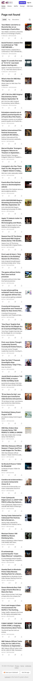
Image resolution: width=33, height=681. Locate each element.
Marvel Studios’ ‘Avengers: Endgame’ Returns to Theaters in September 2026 (11, 150)
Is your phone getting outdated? (11, 297)
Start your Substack (11, 672)
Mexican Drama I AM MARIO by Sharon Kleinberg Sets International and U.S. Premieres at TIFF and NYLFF (9, 536)
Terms (22, 666)
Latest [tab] (4, 19)
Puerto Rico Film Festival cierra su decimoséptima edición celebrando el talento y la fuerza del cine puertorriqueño (12, 190)
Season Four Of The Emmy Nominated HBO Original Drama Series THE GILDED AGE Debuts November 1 (11, 238)
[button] (3, 6)
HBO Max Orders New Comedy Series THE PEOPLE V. (11, 436)
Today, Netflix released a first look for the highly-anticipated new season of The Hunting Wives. (12, 613)
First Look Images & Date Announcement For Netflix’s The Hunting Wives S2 (10, 607)
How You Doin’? (6, 367)
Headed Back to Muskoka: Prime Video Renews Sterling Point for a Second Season (11, 572)
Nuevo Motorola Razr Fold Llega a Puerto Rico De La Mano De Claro (11, 590)
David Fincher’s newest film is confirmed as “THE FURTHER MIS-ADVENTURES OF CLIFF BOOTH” (12, 45)
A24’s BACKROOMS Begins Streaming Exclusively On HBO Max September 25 (11, 202)
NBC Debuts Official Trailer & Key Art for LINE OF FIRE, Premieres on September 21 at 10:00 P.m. (11, 649)
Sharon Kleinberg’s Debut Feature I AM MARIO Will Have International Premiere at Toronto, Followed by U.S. (12, 541)
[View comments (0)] (9, 38)
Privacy (17, 666)
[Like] (2, 38)
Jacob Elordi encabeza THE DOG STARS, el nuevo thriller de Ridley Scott (11, 378)
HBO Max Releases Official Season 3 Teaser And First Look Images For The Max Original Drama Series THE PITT (11, 448)
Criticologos (12, 35)
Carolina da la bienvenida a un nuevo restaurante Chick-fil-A (11, 482)
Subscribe (22, 2)
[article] (16, 31)
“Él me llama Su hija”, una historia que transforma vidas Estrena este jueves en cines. (11, 396)
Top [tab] (9, 19)
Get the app (25, 672)
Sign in (29, 2)
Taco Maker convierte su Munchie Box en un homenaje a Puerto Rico (10, 27)
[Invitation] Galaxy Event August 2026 (11, 413)
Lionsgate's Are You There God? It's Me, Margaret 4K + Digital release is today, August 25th (11, 168)
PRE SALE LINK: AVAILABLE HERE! (11, 173)
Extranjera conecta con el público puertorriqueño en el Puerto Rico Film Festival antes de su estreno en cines (11, 114)
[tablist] (10, 19)
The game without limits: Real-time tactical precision (11, 274)
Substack (7, 677)
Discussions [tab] (15, 19)
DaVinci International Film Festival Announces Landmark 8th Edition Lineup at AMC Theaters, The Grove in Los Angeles (11, 132)
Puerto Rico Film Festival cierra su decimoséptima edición (11, 184)
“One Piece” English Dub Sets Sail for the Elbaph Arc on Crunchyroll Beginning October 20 (11, 326)
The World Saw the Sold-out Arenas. (10, 631)
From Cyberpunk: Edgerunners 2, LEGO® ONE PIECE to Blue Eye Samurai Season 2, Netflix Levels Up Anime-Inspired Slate (11, 500)
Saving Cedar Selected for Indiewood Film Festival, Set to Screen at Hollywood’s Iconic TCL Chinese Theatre (11, 518)
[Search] (30, 19)
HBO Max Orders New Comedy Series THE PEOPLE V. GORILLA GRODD (11, 430)
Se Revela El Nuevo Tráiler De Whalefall (11, 465)
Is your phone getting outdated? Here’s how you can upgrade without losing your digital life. (12, 292)
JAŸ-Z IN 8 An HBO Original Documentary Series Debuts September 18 (11, 96)
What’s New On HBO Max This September (11, 80)
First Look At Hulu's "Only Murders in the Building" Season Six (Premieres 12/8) (11, 256)
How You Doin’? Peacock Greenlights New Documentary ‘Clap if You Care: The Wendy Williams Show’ (11, 362)
